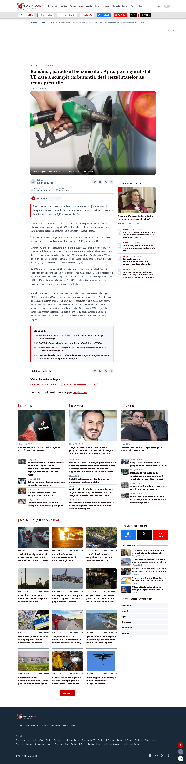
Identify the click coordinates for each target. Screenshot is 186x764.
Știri (43, 23)
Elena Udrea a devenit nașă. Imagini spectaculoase (43, 494)
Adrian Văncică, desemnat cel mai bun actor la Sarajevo (46, 484)
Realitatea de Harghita (24, 744)
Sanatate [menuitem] (116, 6)
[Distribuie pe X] (111, 181)
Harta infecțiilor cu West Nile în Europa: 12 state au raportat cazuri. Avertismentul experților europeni (91, 505)
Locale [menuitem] (107, 6)
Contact (19, 725)
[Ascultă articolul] (180, 745)
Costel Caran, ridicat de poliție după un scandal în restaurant (142, 449)
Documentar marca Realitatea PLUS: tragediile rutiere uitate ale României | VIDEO (148, 499)
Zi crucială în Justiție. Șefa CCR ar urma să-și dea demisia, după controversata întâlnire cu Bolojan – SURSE (136, 221)
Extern (125, 256)
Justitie (126, 243)
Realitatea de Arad (61, 744)
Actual (51, 23)
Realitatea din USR (88, 740)
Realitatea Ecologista (53, 740)
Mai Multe (67, 693)
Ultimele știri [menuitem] (53, 6)
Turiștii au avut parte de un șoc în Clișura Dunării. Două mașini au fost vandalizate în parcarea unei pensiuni (100, 600)
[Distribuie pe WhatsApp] (106, 181)
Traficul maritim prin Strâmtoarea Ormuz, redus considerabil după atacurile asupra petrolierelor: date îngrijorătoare (136, 264)
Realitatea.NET (110, 591)
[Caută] (159, 6)
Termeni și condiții (31, 725)
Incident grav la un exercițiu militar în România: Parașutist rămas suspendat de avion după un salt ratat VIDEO (101, 683)
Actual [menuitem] (81, 6)
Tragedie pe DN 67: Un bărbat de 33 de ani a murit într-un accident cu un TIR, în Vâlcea (66, 641)
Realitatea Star (38, 740)
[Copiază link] (94, 181)
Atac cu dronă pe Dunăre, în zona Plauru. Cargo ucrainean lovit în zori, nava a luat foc (139, 235)
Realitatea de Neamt (72, 740)
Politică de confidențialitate (50, 725)
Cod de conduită (69, 725)
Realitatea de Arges (78, 744)
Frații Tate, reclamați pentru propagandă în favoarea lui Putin (148, 464)
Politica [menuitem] (73, 6)
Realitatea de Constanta (43, 744)
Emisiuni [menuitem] (63, 6)
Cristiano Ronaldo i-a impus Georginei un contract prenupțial (45, 504)
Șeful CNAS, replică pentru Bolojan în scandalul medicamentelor (89, 481)
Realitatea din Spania (131, 744)
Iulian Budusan (45, 182)
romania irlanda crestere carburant (79, 384)
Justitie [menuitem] (89, 6)
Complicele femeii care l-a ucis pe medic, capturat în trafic (148, 488)
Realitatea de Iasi (94, 744)
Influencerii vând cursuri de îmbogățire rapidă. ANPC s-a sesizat (39, 449)
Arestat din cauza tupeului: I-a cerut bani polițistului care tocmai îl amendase (66, 680)
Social (125, 230)
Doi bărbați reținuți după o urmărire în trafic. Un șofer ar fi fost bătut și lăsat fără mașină (146, 475)
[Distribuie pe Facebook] (100, 181)
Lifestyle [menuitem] (133, 6)
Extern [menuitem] (124, 6)
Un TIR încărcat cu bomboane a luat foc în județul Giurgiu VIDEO (70, 343)
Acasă (35, 23)
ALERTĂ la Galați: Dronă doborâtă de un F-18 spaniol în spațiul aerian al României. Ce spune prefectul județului (75, 357)
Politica (121, 224)
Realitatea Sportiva (23, 740)
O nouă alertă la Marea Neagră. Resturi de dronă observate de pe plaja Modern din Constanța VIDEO (72, 349)
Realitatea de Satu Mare (112, 744)
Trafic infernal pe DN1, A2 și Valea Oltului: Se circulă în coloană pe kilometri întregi (71, 337)
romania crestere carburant (45, 384)
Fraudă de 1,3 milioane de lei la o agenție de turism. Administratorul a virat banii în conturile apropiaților (33, 642)
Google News (80, 392)
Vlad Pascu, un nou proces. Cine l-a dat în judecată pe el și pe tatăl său (139, 248)
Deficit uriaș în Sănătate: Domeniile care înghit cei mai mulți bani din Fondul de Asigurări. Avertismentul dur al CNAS (91, 492)
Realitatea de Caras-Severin (145, 740)
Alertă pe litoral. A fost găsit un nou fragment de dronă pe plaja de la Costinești (67, 598)
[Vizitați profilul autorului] (33, 181)
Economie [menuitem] (99, 6)
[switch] (167, 6)
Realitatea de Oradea (124, 740)
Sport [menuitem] (141, 6)
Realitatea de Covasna (106, 740)
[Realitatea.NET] (30, 6)
